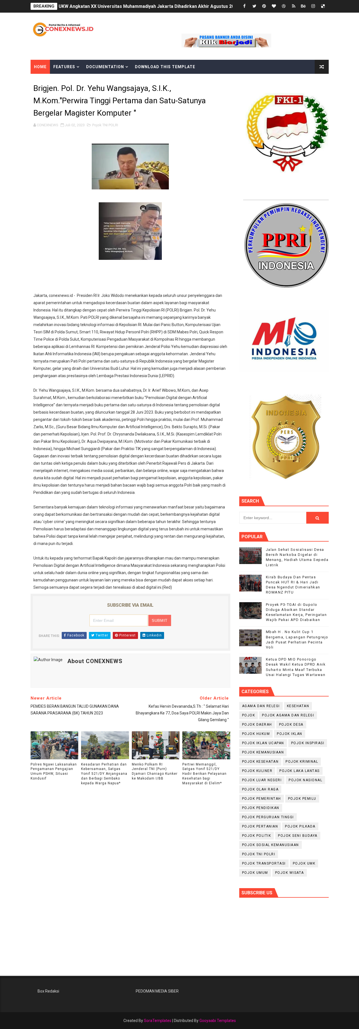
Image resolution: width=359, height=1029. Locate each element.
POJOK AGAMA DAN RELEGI (288, 715)
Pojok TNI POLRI (105, 125)
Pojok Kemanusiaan (263, 752)
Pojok (248, 715)
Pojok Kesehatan (260, 762)
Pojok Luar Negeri (262, 780)
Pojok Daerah (257, 725)
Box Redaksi (48, 991)
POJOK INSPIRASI (308, 743)
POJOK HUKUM (256, 734)
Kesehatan (298, 706)
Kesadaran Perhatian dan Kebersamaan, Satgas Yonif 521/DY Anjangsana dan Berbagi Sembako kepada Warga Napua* (104, 773)
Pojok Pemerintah (261, 799)
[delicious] (323, 6)
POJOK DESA (291, 725)
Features (64, 67)
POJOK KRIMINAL (302, 762)
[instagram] (313, 6)
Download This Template (165, 67)
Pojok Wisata (289, 873)
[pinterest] (264, 6)
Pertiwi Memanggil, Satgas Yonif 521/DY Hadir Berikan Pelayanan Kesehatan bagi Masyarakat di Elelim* (204, 773)
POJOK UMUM (255, 873)
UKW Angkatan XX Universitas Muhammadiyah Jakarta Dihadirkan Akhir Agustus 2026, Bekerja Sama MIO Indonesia (180, 6)
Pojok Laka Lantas (299, 771)
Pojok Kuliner (257, 771)
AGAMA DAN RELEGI (261, 706)
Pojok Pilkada (300, 826)
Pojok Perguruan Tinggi (268, 817)
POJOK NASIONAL (305, 780)
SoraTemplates (157, 1020)
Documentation (105, 67)
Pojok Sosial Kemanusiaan (270, 845)
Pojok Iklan (289, 734)
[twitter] (254, 6)
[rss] (293, 6)
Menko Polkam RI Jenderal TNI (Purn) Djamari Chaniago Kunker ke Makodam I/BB (155, 771)
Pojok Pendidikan (260, 808)
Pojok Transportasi (264, 863)
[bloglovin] (274, 6)
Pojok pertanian (260, 826)
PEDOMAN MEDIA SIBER (157, 991)
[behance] (303, 6)
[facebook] (244, 6)
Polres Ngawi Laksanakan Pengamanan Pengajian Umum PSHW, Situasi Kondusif (54, 771)
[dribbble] (284, 6)
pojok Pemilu (302, 799)
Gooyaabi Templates (217, 1020)
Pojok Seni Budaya (297, 836)
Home (40, 67)
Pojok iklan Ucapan (263, 743)
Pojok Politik (256, 836)
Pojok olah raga (260, 789)
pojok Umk (304, 863)
